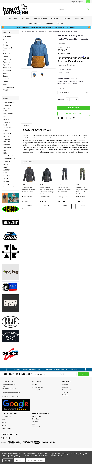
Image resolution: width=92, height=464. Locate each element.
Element (6, 136)
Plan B (5, 167)
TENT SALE (55, 18)
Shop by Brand (8, 87)
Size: (60, 88)
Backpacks (7, 68)
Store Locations (35, 23)
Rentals (60, 23)
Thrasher (6, 122)
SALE (5, 84)
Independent (7, 114)
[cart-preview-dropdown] (87, 1)
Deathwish (7, 133)
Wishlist (34, 385)
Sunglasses (7, 70)
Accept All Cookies (35, 460)
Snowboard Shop (40, 18)
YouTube (67, 18)
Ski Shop (6, 45)
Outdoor (6, 56)
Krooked (6, 119)
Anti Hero (6, 108)
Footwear (6, 62)
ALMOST (6, 170)
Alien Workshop (9, 156)
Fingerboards (7, 48)
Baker (5, 131)
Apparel (6, 65)
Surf (4, 39)
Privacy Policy (58, 455)
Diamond (6, 145)
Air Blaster (41, 31)
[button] (10, 198)
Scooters (6, 76)
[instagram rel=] (9, 438)
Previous (23, 51)
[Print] (66, 118)
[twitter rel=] (2, 438)
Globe (5, 178)
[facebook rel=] (3, 438)
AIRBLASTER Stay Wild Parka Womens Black (28, 189)
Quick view (29, 181)
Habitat (6, 181)
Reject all (19, 460)
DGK (5, 111)
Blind (5, 173)
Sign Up (80, 2)
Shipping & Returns (38, 390)
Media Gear (7, 59)
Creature (6, 139)
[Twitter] (70, 118)
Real (5, 125)
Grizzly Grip (7, 176)
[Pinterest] (73, 118)
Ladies (5, 82)
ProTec (5, 164)
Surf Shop (25, 18)
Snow (5, 42)
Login (73, 2)
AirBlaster (25, 185)
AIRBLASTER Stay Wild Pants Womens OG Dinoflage (82, 190)
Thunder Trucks (9, 159)
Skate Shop (12, 18)
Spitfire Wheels (9, 102)
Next (54, 51)
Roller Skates (8, 79)
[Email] (62, 118)
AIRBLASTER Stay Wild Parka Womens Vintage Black (47, 190)
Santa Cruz (7, 105)
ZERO (5, 153)
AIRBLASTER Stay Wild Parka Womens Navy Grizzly (62, 31)
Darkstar (6, 184)
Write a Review (67, 65)
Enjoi (5, 150)
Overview (27, 125)
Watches (6, 73)
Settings (7, 460)
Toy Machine (7, 147)
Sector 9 (6, 161)
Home (22, 31)
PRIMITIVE (7, 142)
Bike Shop (6, 54)
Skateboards (7, 37)
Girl (4, 116)
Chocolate (7, 128)
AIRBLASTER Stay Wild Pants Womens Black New (64, 190)
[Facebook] (58, 118)
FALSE (5, 90)
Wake (5, 51)
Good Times (79, 18)
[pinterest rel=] (6, 438)
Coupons (49, 23)
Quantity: (60, 99)
